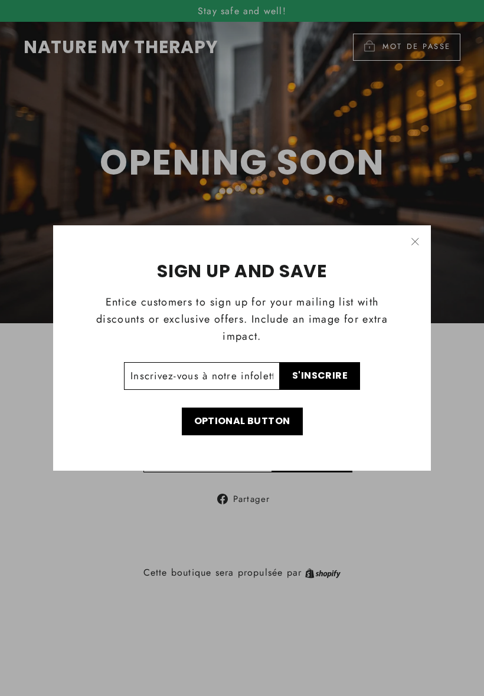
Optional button (242, 421)
